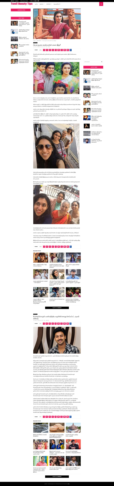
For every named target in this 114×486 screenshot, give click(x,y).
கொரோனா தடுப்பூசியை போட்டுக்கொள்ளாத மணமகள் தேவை (97, 133)
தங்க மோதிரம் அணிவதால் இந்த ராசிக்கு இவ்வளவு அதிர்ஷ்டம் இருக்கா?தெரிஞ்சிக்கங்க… (57, 436)
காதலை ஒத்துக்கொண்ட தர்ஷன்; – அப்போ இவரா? (40, 281)
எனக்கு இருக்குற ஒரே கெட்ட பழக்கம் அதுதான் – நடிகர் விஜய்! (73, 281)
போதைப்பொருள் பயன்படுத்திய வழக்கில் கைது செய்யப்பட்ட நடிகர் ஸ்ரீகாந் (24, 23)
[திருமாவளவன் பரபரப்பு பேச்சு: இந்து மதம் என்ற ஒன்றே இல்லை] (14, 53)
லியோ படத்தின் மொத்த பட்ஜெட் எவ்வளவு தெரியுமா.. (40, 265)
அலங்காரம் (48, 4)
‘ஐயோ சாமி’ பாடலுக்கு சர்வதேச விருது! (72, 265)
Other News (35, 42)
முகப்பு (36, 4)
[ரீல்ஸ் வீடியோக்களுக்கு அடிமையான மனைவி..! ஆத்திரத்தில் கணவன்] (14, 61)
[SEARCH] (101, 61)
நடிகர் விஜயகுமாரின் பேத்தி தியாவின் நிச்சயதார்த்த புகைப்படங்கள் (39, 452)
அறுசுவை (41, 4)
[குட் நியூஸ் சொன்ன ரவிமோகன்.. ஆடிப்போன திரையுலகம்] (87, 141)
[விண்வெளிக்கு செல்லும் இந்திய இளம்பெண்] (14, 31)
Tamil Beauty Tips (22, 4)
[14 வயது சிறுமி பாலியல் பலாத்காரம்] (14, 46)
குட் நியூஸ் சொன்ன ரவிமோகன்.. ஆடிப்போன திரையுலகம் (97, 140)
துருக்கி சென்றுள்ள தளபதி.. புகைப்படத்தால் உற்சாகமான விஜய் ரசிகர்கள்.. (57, 266)
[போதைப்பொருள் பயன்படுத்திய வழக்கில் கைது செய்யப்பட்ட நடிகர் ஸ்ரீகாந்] (14, 23)
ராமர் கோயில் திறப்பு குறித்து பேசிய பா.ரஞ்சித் (72, 435)
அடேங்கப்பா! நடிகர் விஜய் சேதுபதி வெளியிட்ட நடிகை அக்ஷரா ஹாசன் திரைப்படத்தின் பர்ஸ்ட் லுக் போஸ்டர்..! (57, 283)
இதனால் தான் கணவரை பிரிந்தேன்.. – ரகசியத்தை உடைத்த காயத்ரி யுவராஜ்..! (57, 452)
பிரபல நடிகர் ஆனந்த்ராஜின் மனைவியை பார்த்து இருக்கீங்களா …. (73, 452)
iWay (68, 484)
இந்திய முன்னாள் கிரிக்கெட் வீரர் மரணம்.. (24, 37)
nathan (35, 47)
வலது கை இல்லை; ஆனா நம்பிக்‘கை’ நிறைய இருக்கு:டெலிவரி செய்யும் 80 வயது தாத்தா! (39, 301)
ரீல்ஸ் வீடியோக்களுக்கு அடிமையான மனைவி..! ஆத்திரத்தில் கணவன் (24, 61)
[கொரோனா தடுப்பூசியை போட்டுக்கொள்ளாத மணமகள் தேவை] (87, 133)
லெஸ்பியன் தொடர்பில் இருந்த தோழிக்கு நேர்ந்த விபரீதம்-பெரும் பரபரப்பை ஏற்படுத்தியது (73, 300)
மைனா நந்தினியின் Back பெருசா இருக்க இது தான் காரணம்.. (73, 468)
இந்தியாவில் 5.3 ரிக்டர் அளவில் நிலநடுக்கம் (40, 435)
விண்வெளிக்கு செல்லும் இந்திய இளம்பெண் (24, 30)
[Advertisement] (93, 31)
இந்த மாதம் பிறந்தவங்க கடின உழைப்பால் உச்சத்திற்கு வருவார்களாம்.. (97, 118)
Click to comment (57, 308)
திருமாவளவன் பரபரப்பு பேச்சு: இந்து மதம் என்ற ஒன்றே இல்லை (24, 53)
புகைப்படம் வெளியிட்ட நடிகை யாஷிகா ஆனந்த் (97, 124)
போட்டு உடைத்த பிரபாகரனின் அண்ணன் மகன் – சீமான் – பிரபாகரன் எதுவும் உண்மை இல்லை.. (39, 470)
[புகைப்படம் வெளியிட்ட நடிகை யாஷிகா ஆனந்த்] (87, 126)
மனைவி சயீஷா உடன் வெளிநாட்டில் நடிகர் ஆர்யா (57, 299)
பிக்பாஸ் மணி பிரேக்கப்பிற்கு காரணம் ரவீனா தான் (56, 468)
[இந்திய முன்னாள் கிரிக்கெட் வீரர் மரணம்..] (14, 38)
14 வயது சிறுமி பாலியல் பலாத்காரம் (24, 45)
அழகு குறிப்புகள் (57, 4)
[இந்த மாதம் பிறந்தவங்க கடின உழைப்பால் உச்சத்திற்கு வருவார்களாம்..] (87, 117)
